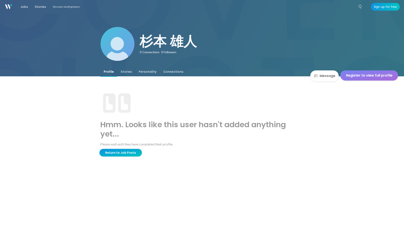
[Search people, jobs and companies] (360, 7)
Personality (148, 72)
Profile (109, 72)
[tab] (108, 72)
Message (327, 75)
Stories (126, 72)
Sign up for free (385, 7)
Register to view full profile (369, 75)
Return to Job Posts (120, 153)
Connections (173, 72)
